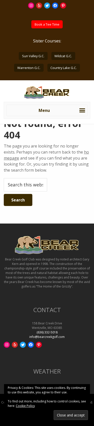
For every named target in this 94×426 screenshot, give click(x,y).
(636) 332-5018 (47, 332)
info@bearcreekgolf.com (47, 337)
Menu (44, 110)
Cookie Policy (25, 406)
